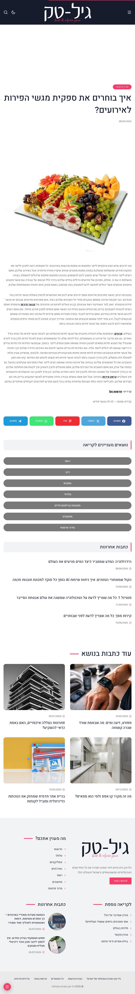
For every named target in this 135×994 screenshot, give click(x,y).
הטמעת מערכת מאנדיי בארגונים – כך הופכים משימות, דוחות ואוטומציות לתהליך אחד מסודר (25, 919)
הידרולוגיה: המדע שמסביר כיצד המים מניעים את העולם (89, 561)
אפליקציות (56, 862)
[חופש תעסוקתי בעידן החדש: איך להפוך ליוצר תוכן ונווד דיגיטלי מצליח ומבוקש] (57, 945)
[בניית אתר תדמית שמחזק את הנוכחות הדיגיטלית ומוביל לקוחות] (34, 760)
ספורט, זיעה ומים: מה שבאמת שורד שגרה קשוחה (105, 725)
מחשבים (57, 882)
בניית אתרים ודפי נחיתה (114, 941)
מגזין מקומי (121, 935)
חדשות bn (115, 392)
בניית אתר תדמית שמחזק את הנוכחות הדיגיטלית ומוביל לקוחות (36, 799)
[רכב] (67, 472)
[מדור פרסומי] (67, 527)
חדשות (58, 849)
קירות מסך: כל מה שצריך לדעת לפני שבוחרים (97, 615)
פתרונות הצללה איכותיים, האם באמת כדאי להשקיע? (37, 725)
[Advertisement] (67, 58)
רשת (59, 875)
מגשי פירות (28, 304)
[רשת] (67, 461)
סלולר (59, 856)
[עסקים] (67, 483)
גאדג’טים (57, 869)
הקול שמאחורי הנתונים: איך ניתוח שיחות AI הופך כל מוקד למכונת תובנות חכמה (71, 579)
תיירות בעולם (120, 928)
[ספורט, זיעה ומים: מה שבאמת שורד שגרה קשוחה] (100, 687)
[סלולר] (67, 494)
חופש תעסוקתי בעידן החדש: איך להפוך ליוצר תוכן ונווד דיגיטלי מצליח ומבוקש (26, 942)
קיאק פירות (109, 377)
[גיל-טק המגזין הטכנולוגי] (67, 12)
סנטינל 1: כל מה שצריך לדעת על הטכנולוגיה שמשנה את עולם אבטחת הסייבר (74, 597)
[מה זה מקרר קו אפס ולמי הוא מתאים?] (100, 760)
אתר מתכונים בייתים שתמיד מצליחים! (106, 922)
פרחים (118, 334)
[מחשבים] (67, 516)
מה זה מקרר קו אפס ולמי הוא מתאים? (103, 796)
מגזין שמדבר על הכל (116, 915)
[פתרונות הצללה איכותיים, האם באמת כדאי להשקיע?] (34, 687)
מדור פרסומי (122, 86)
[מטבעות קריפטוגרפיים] (67, 505)
